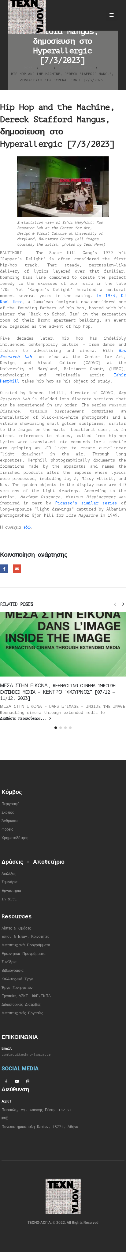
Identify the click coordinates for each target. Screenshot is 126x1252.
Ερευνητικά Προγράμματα (24, 954)
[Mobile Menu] (112, 15)
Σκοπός (8, 813)
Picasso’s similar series (86, 503)
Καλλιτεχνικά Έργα (17, 979)
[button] (115, 604)
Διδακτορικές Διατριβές (21, 1005)
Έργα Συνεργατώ (16, 988)
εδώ (27, 527)
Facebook (4, 568)
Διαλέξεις (9, 874)
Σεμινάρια (9, 882)
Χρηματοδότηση (15, 838)
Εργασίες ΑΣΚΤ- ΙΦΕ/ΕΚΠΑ (26, 996)
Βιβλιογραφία (13, 971)
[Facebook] (6, 1081)
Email (17, 568)
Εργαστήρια (11, 891)
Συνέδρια (9, 962)
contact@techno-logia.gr (26, 1055)
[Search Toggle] (95, 15)
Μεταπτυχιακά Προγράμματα (26, 945)
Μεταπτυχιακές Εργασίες (22, 1013)
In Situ (9, 899)
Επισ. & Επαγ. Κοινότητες (25, 937)
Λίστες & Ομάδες (16, 928)
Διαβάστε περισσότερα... (24, 719)
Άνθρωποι (10, 821)
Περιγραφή (11, 804)
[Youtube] (17, 1081)
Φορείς (7, 830)
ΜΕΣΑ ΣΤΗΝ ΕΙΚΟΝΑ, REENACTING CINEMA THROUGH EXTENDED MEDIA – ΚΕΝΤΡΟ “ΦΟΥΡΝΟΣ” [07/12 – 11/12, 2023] (57, 692)
